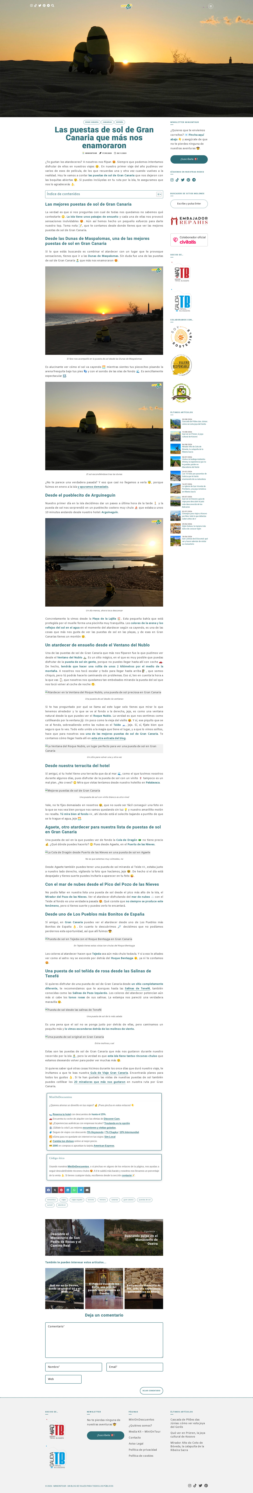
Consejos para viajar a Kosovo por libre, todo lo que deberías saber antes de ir (194, 516)
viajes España (77, 1200)
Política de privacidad (143, 1450)
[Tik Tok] (35, 6)
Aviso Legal (136, 1444)
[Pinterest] (44, 6)
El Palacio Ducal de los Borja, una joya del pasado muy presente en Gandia (104, 1288)
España (119, 122)
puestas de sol (145, 1200)
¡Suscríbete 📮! (189, 159)
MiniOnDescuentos (141, 1420)
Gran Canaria (92, 122)
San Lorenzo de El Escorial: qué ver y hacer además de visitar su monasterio (195, 541)
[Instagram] (31, 6)
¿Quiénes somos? (140, 1426)
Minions (103, 1200)
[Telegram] (48, 6)
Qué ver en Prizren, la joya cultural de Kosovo (187, 1435)
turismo (91, 1200)
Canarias (107, 122)
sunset (50, 1205)
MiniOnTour (91, 153)
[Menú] (210, 6)
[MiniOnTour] (126, 7)
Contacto (135, 1438)
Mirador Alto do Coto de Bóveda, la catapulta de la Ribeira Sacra (192, 449)
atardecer (62, 1205)
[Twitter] (39, 6)
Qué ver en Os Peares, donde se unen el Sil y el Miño (65, 1288)
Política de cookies (141, 1456)
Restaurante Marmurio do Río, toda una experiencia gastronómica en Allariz (144, 1288)
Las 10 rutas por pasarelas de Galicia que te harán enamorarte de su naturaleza (194, 476)
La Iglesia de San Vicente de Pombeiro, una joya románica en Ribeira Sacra (194, 489)
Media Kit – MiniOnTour (145, 1432)
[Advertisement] (101, 1459)
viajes (63, 1200)
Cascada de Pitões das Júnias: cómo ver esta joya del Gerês (187, 1423)
